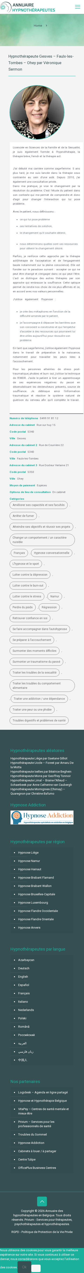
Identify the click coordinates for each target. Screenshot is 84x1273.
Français (19, 553)
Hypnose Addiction (31, 1143)
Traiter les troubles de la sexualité (34, 672)
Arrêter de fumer (23, 516)
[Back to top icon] (42, 1201)
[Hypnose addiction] (42, 823)
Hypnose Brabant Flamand (36, 877)
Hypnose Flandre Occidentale (38, 911)
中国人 (22, 1060)
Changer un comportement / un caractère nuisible (39, 540)
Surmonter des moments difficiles (34, 650)
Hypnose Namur (29, 861)
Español (23, 985)
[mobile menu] (78, 7)
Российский (26, 1035)
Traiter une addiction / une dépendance (39, 698)
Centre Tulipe (26, 1159)
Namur (54, 596)
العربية (22, 1043)
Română (23, 1026)
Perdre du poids (23, 607)
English (23, 976)
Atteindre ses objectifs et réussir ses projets (41, 526)
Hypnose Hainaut (29, 869)
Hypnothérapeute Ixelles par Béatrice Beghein (40, 771)
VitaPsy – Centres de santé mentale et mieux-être (43, 1111)
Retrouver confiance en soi (30, 618)
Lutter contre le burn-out (28, 585)
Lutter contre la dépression (30, 574)
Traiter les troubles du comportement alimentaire (37, 686)
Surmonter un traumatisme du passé (36, 661)
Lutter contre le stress (27, 596)
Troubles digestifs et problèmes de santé (39, 720)
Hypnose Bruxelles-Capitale (36, 894)
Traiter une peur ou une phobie (32, 709)
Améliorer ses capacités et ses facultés (39, 505)
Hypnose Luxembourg (33, 902)
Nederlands (26, 1010)
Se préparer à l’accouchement (32, 640)
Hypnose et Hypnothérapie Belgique (42, 1100)
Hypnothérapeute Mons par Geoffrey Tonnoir (40, 776)
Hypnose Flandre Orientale (36, 919)
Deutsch (23, 968)
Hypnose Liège (28, 852)
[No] (36, 1268)
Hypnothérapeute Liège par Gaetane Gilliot (38, 758)
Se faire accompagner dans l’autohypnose (40, 629)
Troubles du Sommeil (32, 1134)
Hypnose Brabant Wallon (35, 886)
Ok (24, 1267)
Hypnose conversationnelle (51, 553)
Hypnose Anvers (29, 927)
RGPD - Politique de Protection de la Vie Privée (42, 1232)
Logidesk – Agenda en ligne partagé (43, 1092)
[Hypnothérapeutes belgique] (27, 7)
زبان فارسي (25, 1051)
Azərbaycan (26, 960)
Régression (49, 607)
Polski (22, 1018)
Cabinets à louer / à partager (37, 1151)
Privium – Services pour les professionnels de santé (36, 1124)
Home (38, 25)
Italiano (23, 1001)
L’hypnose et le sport (26, 563)
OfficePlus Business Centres (37, 1168)
